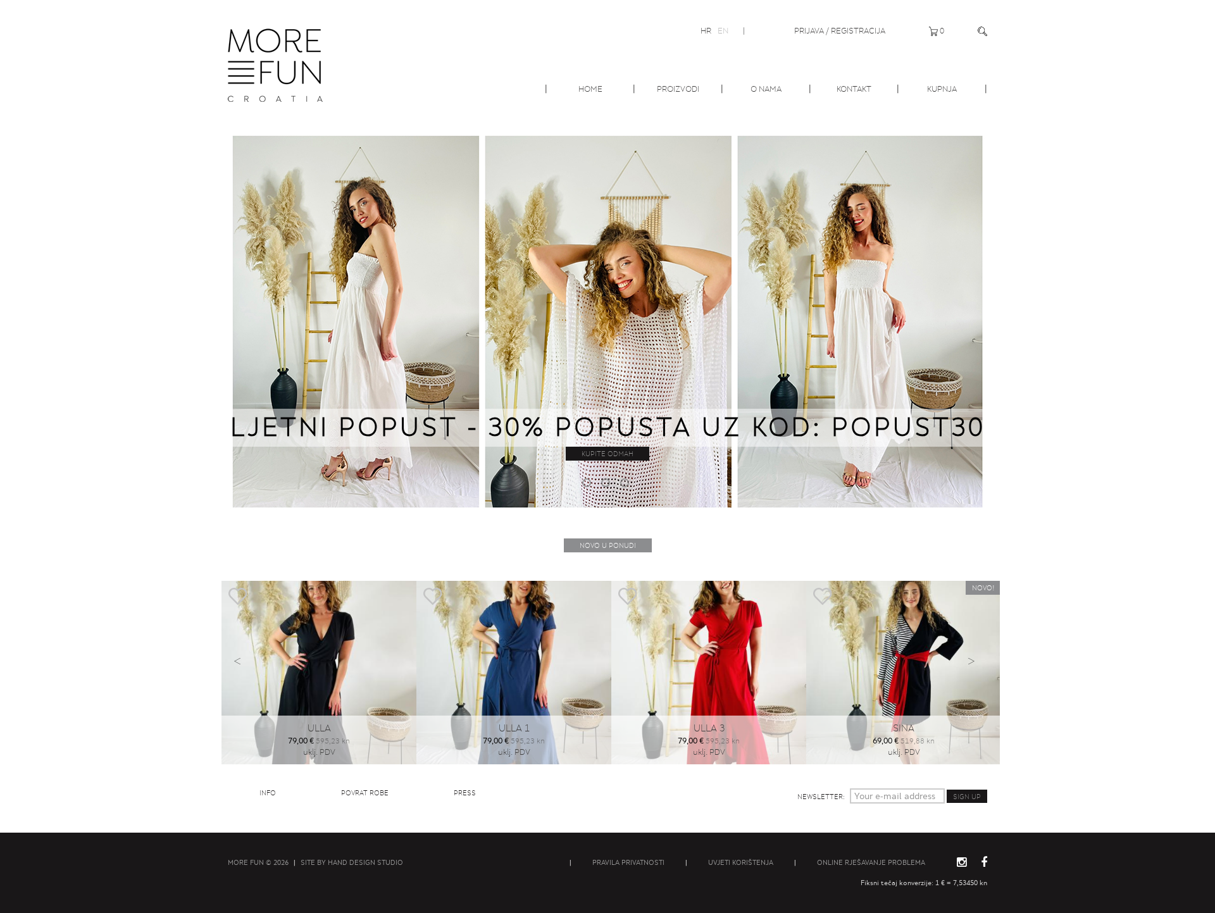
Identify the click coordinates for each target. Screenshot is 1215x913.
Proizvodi (678, 89)
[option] (607, 320)
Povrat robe (365, 793)
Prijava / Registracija (839, 30)
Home (590, 89)
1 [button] (588, 484)
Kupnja (942, 89)
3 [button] (626, 484)
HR (706, 30)
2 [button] (607, 484)
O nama (766, 89)
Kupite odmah (607, 453)
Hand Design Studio (365, 862)
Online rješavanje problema (871, 862)
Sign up (967, 796)
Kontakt (854, 89)
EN (723, 30)
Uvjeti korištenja (740, 862)
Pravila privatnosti (628, 862)
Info (267, 793)
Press (465, 793)
